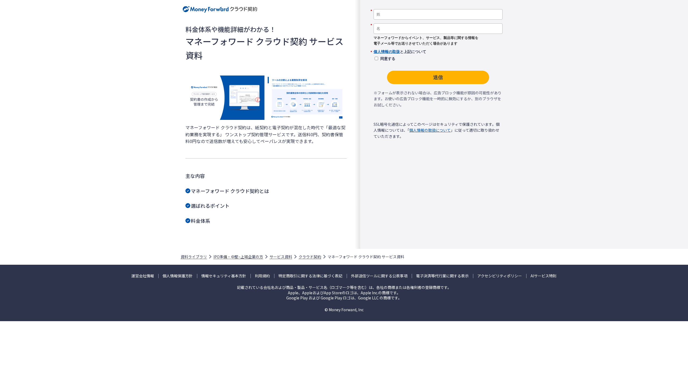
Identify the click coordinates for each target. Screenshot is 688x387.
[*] (438, 7)
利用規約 (262, 275)
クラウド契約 (310, 256)
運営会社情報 (142, 275)
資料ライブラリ (194, 256)
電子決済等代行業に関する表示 (442, 275)
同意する (387, 58)
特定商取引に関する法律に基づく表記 (310, 275)
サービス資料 (281, 256)
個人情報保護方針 (178, 275)
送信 (438, 77)
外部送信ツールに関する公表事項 (379, 275)
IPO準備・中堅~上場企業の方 (238, 256)
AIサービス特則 (544, 275)
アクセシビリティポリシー (499, 275)
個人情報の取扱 (387, 51)
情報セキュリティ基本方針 (223, 275)
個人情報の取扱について (430, 130)
